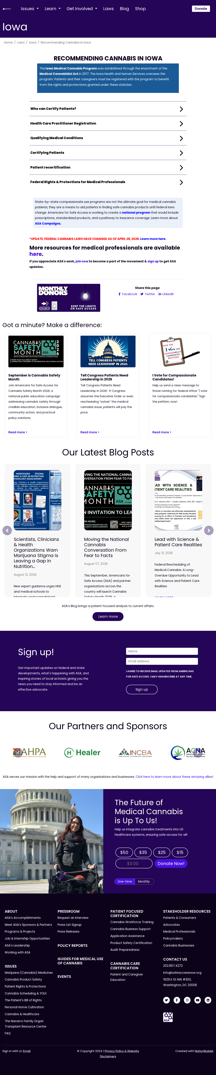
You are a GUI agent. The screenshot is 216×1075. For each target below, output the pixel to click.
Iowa (32, 42)
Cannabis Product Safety (23, 979)
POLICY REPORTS (72, 945)
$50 (124, 852)
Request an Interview (73, 918)
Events (64, 976)
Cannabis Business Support (130, 929)
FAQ (8, 1033)
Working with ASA (17, 952)
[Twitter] (166, 1000)
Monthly (144, 881)
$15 (180, 852)
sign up (153, 261)
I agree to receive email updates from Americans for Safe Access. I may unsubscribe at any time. (160, 673)
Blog (124, 9)
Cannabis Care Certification (125, 965)
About (11, 911)
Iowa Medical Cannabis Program (71, 68)
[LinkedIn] (208, 1000)
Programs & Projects (20, 931)
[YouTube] (197, 1000)
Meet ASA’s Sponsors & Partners (28, 925)
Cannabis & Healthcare (22, 1014)
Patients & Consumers (179, 918)
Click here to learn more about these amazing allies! (174, 777)
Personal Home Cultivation (24, 1007)
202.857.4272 (173, 966)
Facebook (129, 294)
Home (8, 42)
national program (136, 212)
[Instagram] (187, 1000)
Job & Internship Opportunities (27, 938)
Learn (51, 9)
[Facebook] (177, 1000)
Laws (108, 9)
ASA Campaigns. (48, 223)
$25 (162, 852)
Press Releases (68, 931)
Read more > (17, 432)
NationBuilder (204, 1051)
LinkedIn (168, 294)
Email (26, 1051)
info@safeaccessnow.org (182, 973)
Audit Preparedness (124, 950)
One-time (124, 881)
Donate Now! (171, 863)
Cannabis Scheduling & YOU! (26, 993)
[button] (7, 530)
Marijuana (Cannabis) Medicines (29, 973)
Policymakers (173, 938)
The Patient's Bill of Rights (23, 1000)
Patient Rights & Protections (25, 986)
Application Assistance (127, 936)
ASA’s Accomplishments (23, 918)
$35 (143, 852)
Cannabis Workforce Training (132, 922)
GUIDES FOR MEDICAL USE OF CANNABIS (80, 961)
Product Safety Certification (131, 943)
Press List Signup (70, 925)
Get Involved (80, 9)
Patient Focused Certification (126, 913)
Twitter (149, 294)
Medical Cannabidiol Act (59, 74)
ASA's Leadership (17, 945)
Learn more (108, 616)
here (35, 254)
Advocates (171, 925)
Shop (140, 9)
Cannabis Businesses (178, 945)
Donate (201, 8)
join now (82, 261)
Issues (28, 9)
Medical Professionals (179, 931)
